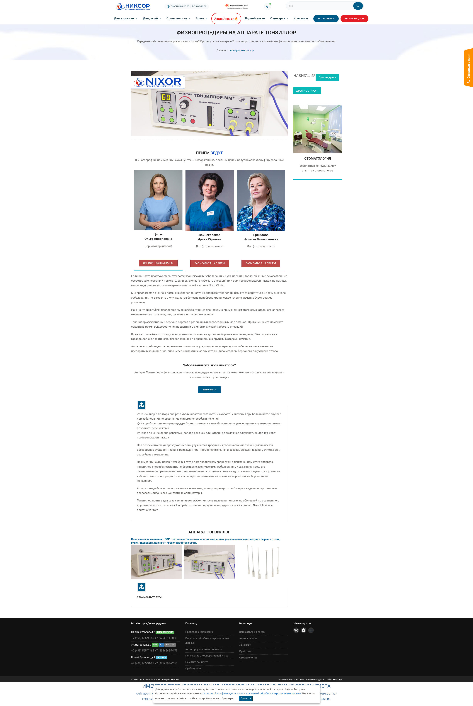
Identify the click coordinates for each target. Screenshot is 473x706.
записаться (210, 389)
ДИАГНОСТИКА (306, 90)
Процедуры (326, 77)
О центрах (279, 18)
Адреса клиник (248, 638)
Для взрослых (125, 18)
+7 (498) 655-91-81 (142, 663)
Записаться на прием (252, 631)
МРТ (155, 645)
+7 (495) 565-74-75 (166, 650)
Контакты (301, 18)
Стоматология (178, 18)
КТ (161, 645)
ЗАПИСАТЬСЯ (326, 18)
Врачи (201, 18)
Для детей (152, 18)
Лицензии (245, 644)
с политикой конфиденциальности (223, 693)
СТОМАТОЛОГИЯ (317, 158)
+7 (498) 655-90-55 (142, 638)
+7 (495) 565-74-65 (142, 650)
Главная (222, 50)
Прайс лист (246, 651)
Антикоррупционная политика (203, 649)
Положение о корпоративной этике (206, 655)
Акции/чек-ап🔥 (226, 19)
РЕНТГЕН (170, 645)
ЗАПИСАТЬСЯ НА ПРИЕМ (158, 262)
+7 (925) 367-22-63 (166, 663)
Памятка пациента (196, 662)
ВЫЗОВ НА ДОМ (355, 18)
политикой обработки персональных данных (273, 693)
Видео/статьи (255, 18)
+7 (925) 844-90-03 (166, 638)
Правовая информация (199, 631)
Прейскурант (193, 668)
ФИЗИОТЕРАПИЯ (165, 632)
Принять (246, 698)
